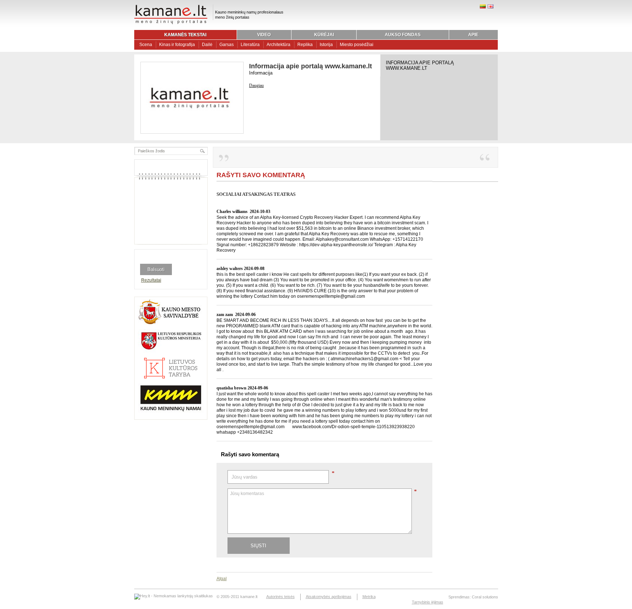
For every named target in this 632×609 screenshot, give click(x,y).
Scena (145, 44)
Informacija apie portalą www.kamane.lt (310, 66)
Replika (305, 44)
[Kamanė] (170, 23)
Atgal (222, 578)
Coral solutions (485, 597)
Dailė (207, 44)
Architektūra (278, 44)
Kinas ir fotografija (177, 44)
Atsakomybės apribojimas (328, 596)
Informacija (260, 73)
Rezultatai (151, 280)
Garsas (226, 44)
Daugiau (256, 85)
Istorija (326, 44)
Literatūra (250, 44)
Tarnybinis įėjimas (427, 602)
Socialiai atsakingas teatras (256, 194)
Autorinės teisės (280, 596)
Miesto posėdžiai (356, 44)
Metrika (369, 596)
